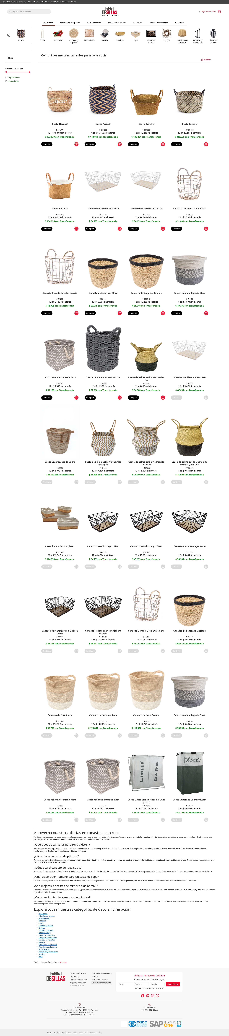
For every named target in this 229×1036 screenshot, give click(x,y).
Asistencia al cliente (117, 22)
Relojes (41, 954)
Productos (48, 22)
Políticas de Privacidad (100, 979)
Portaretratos (44, 949)
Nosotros (179, 22)
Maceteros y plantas (47, 940)
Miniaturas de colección (48, 944)
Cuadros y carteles (46, 925)
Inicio (36, 962)
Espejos (42, 928)
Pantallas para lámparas (48, 947)
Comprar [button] (47, 144)
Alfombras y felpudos (47, 916)
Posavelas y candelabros (48, 952)
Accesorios (43, 913)
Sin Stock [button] (176, 397)
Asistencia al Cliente (77, 986)
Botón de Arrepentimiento (101, 983)
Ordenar (207, 60)
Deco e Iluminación (49, 962)
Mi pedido (137, 22)
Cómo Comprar (75, 976)
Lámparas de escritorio (48, 937)
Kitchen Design (44, 933)
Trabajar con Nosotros (78, 973)
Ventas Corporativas (158, 22)
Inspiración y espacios (70, 22)
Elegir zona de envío (208, 12)
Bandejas (42, 921)
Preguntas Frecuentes (78, 983)
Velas (41, 956)
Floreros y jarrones (46, 930)
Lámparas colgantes (47, 935)
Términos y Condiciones (78, 979)
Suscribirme (172, 984)
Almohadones (44, 918)
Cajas (41, 923)
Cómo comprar (94, 22)
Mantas (42, 942)
